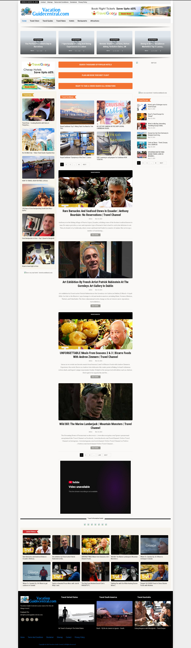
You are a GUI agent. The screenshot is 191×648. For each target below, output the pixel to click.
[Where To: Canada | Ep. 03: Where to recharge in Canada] (154, 545)
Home (24, 21)
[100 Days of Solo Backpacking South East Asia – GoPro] (38, 195)
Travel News (61, 21)
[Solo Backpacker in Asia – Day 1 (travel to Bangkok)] (38, 225)
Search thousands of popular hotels (95, 65)
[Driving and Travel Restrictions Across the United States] (86, 613)
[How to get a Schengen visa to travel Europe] (142, 107)
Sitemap (50, 2)
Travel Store (34, 21)
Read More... (95, 235)
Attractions (94, 21)
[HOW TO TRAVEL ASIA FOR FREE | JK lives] (38, 167)
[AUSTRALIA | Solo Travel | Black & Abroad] (163, 613)
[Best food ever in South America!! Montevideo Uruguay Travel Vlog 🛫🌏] (125, 613)
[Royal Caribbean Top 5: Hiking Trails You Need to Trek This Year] (77, 112)
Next (85, 164)
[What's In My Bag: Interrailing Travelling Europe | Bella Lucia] (142, 126)
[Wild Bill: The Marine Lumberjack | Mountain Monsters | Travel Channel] (95, 401)
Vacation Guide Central (56, 644)
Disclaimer (73, 2)
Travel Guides (48, 21)
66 (79, 164)
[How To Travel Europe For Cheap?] (142, 116)
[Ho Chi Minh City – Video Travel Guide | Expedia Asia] (38, 139)
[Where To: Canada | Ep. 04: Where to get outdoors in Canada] (37, 571)
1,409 (99, 455)
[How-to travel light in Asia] (38, 253)
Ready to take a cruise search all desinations (96, 86)
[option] (86, 615)
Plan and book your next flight (95, 75)
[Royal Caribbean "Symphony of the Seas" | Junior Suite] (77, 143)
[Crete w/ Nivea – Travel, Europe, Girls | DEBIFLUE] (142, 145)
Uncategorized (95, 172)
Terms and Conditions (61, 2)
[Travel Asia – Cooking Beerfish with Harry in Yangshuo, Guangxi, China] (38, 109)
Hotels (71, 21)
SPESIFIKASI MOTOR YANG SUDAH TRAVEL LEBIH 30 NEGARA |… (156, 154)
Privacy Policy (82, 2)
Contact (43, 2)
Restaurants (82, 21)
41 (155, 163)
